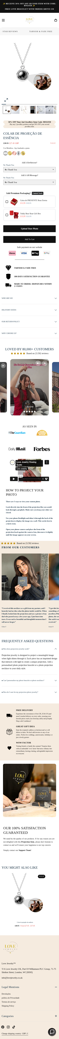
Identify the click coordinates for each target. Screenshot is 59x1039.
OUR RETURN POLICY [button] (11, 322)
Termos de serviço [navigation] (9, 1002)
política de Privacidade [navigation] (10, 998)
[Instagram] (8, 1027)
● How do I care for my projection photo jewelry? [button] (20, 692)
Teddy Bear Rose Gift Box (30, 214)
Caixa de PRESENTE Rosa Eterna (33, 200)
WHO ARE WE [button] (7, 298)
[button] (3, 20)
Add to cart (29, 239)
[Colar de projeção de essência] (25, 896)
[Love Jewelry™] (10, 948)
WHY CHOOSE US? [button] (9, 333)
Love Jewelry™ (9, 963)
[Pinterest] (2, 1027)
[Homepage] (29, 20)
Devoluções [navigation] (6, 994)
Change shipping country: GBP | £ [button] (15, 1034)
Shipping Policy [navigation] (8, 1006)
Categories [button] (8, 1016)
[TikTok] (13, 1027)
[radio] (5, 153)
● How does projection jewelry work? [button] (15, 649)
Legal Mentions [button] (10, 987)
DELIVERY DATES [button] (9, 310)
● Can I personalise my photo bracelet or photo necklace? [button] (23, 680)
